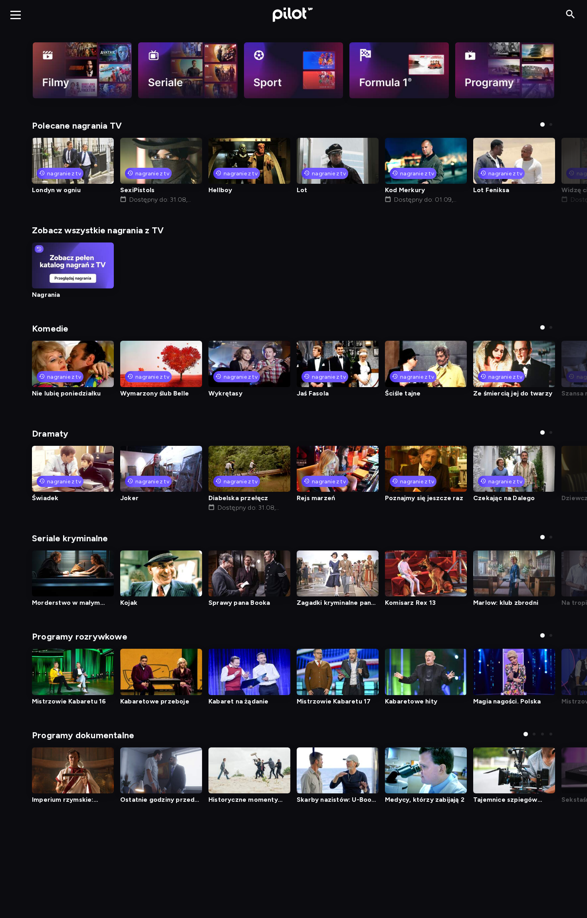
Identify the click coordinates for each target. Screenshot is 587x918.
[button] (542, 124)
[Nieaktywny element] (82, 70)
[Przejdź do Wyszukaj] (570, 14)
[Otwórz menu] (15, 15)
